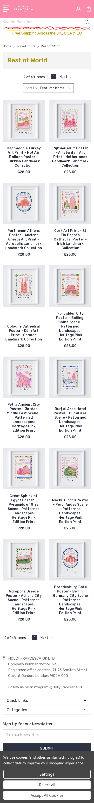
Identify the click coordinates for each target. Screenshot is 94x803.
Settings (47, 774)
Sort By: (32, 88)
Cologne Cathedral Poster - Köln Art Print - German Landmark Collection (23, 332)
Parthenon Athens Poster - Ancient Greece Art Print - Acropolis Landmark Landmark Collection (23, 239)
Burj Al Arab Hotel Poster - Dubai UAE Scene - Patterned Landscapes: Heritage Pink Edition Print (70, 420)
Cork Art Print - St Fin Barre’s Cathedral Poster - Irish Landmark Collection (70, 239)
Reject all (47, 784)
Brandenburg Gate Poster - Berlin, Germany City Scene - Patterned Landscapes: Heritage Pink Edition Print (70, 600)
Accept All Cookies (47, 795)
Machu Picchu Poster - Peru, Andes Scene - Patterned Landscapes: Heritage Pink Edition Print (70, 511)
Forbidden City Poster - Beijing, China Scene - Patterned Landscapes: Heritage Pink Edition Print (70, 326)
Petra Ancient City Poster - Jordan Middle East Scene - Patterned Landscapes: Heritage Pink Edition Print (24, 418)
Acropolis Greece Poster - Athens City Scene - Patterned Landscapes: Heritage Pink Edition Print (24, 602)
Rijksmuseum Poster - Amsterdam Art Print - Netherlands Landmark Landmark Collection (70, 157)
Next (63, 77)
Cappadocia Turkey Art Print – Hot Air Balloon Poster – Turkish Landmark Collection (24, 157)
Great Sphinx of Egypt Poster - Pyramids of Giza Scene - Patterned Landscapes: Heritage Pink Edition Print (24, 509)
